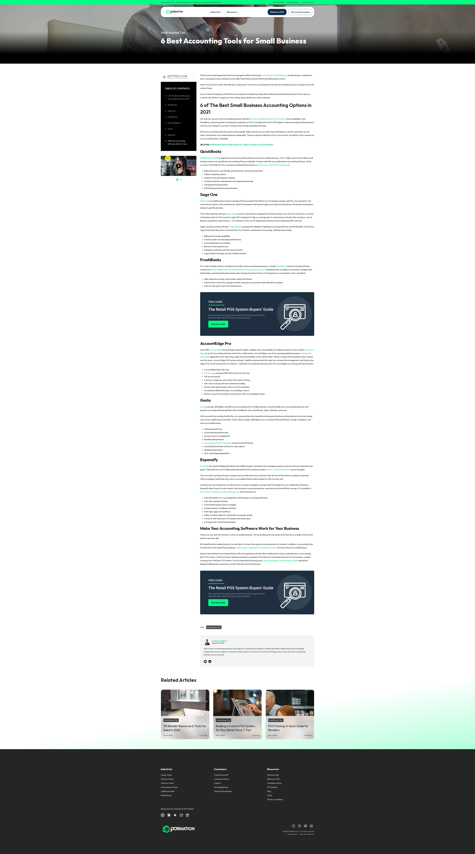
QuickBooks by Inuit (208, 158)
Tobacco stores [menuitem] (167, 783)
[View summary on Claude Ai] (169, 815)
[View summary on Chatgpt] (163, 815)
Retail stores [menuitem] (166, 795)
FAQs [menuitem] (269, 795)
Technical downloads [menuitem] (223, 791)
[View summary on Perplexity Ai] (187, 815)
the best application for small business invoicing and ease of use (238, 269)
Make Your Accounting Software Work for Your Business (177, 143)
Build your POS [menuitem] (273, 779)
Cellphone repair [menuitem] (168, 791)
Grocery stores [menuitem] (167, 779)
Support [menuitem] (217, 783)
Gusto (170, 129)
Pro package (209, 373)
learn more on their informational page (273, 165)
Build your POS (277, 12)
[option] (178, 166)
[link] (174, 12)
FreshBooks (172, 117)
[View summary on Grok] (181, 815)
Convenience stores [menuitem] (169, 787)
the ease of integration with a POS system (267, 119)
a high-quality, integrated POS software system (256, 547)
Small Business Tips (173, 32)
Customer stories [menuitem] (221, 779)
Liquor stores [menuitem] (166, 775)
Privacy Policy (292, 834)
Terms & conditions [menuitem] (275, 799)
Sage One (171, 111)
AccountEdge (216, 350)
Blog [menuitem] (269, 791)
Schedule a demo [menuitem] (274, 783)
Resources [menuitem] (273, 769)
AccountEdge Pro (174, 123)
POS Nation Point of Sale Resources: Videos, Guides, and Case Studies (241, 144)
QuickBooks (172, 105)
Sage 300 (231, 214)
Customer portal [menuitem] (221, 775)
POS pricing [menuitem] (272, 787)
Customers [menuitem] (220, 769)
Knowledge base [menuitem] (221, 787)
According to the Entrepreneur (274, 75)
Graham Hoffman (219, 641)
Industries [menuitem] (166, 769)
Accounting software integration (218, 443)
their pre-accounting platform (278, 469)
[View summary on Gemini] (175, 815)
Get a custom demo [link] (300, 12)
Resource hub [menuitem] (273, 775)
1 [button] (177, 179)
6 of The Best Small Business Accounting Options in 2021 (179, 97)
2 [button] (181, 179)
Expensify (171, 135)
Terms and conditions (306, 834)
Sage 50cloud (235, 226)
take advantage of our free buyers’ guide (280, 560)
